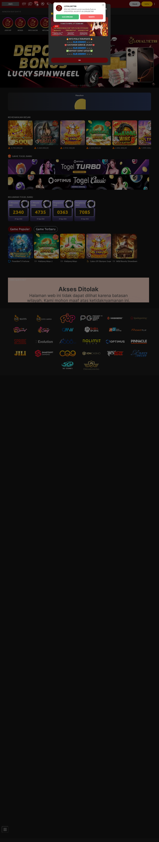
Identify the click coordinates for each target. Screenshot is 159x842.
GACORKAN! (67, 17)
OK (79, 60)
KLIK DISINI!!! (79, 42)
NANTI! (92, 17)
